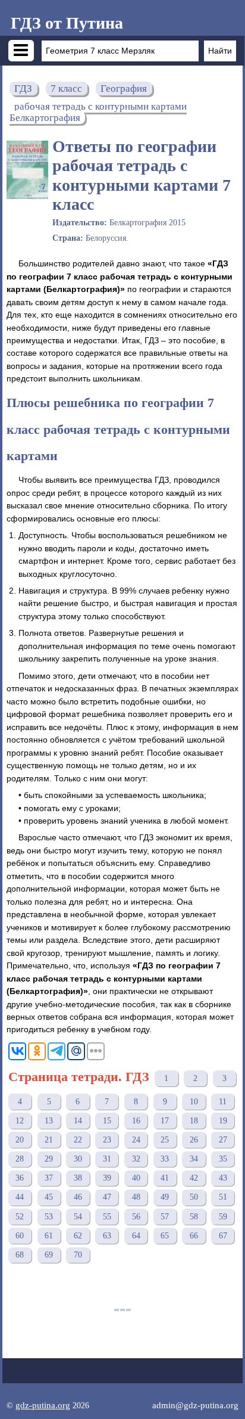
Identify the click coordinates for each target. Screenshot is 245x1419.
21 (49, 1139)
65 (165, 1235)
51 (223, 1197)
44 (19, 1197)
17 (165, 1120)
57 (165, 1216)
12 (19, 1120)
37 (49, 1177)
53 (49, 1216)
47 (107, 1197)
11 (223, 1101)
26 (194, 1139)
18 (194, 1120)
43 (223, 1177)
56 (136, 1216)
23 (107, 1139)
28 (19, 1158)
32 (136, 1158)
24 (136, 1139)
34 (194, 1158)
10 (194, 1101)
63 (107, 1235)
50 (194, 1197)
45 (49, 1197)
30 (78, 1158)
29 (49, 1158)
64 (136, 1235)
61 (49, 1235)
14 (78, 1120)
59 (223, 1216)
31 (107, 1158)
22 (78, 1139)
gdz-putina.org (42, 1405)
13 (49, 1120)
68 (19, 1254)
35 (223, 1158)
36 (19, 1177)
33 (165, 1158)
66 (194, 1235)
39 (107, 1177)
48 (136, 1197)
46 (78, 1197)
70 (78, 1254)
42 (194, 1177)
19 (223, 1120)
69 (49, 1254)
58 (194, 1216)
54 (78, 1216)
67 (223, 1235)
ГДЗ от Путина (67, 23)
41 (165, 1177)
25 (165, 1139)
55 (107, 1216)
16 (136, 1120)
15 (107, 1120)
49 (165, 1197)
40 (136, 1177)
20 (19, 1139)
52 (19, 1216)
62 (78, 1235)
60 (19, 1235)
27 (223, 1139)
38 (78, 1177)
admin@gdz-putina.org (195, 1405)
